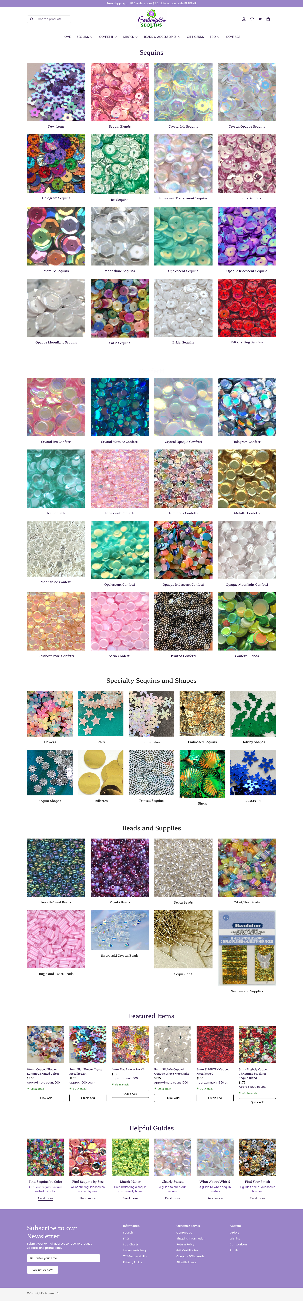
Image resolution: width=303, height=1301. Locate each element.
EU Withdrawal (186, 1262)
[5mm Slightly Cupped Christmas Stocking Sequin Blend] (257, 1044)
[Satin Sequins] (120, 308)
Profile (234, 1250)
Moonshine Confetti (56, 582)
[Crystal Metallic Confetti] (120, 407)
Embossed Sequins (202, 742)
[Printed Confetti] (183, 621)
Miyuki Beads (119, 902)
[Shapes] (50, 772)
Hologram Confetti (247, 441)
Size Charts (131, 1244)
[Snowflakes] (151, 714)
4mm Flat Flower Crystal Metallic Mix (86, 1071)
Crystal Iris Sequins (183, 126)
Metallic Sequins (56, 270)
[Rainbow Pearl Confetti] (56, 621)
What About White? (215, 1181)
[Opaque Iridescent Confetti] (183, 550)
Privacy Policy (132, 1262)
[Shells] (202, 774)
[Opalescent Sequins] (183, 236)
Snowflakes (151, 742)
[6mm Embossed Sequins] (202, 713)
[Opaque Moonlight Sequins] (56, 308)
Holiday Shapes (253, 742)
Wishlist (235, 1239)
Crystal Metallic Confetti (119, 441)
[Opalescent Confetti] (120, 550)
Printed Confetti (183, 655)
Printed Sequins (151, 800)
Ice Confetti (56, 513)
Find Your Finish (257, 1181)
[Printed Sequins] (151, 772)
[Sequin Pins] (183, 939)
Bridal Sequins (183, 342)
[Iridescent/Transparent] (183, 163)
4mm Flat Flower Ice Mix (129, 1069)
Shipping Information (190, 1239)
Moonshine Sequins (120, 270)
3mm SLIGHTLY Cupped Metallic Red (213, 1071)
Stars (101, 742)
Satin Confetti (119, 655)
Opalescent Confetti (119, 584)
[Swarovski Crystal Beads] (120, 930)
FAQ (126, 1239)
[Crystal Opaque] (247, 92)
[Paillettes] (100, 772)
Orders (234, 1233)
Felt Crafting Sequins (247, 342)
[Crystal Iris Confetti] (56, 407)
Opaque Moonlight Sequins (56, 342)
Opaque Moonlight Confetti (247, 584)
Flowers (50, 742)
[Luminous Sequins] (247, 163)
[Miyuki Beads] (120, 868)
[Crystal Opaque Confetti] (183, 407)
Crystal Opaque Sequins (247, 126)
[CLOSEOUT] (253, 772)
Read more (45, 1198)
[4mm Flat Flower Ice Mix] (130, 1045)
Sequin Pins (183, 974)
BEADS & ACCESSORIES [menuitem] (160, 37)
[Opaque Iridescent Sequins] (247, 236)
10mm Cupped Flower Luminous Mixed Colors (43, 1071)
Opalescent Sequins (183, 270)
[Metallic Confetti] (247, 478)
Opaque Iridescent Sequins (246, 270)
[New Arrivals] (56, 92)
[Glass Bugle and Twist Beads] (56, 939)
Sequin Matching (134, 1250)
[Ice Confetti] (56, 478)
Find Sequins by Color (45, 1181)
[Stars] (100, 713)
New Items (56, 126)
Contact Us (184, 1233)
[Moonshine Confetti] (56, 549)
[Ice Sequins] (120, 164)
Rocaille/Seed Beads (56, 902)
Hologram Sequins (56, 198)
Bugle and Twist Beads (56, 973)
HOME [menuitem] (66, 37)
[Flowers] (50, 714)
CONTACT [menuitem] (233, 37)
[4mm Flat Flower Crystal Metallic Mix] (88, 1045)
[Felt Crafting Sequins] (247, 308)
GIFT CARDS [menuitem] (195, 37)
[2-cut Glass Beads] (247, 868)
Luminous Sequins (247, 198)
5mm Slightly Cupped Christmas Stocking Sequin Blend (253, 1073)
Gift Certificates (187, 1250)
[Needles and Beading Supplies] (247, 948)
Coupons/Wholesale (190, 1256)
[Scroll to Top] (296, 1282)
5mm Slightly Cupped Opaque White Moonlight (171, 1071)
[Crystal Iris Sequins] (183, 92)
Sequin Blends (120, 126)
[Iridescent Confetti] (120, 478)
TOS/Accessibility (135, 1256)
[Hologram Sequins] (56, 163)
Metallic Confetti (247, 513)
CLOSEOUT (253, 800)
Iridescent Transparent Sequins (183, 198)
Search (128, 1233)
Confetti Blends (247, 655)
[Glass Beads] (56, 868)
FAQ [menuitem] (213, 37)
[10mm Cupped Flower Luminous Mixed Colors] (45, 1045)
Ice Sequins (119, 199)
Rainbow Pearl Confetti (56, 655)
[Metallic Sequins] (56, 236)
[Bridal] (183, 308)
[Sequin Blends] (120, 92)
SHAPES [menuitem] (128, 37)
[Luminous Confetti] (183, 478)
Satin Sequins (119, 342)
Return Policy (185, 1244)
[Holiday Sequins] (253, 714)
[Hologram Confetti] (247, 407)
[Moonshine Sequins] (120, 236)
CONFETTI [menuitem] (106, 37)
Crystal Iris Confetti (56, 441)
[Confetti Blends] (247, 621)
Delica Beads (183, 902)
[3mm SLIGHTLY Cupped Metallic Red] (215, 1044)
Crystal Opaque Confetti (183, 441)
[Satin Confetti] (120, 621)
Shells (202, 803)
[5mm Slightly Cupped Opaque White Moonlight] (172, 1045)
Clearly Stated (173, 1181)
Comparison (238, 1244)
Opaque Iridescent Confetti (183, 584)
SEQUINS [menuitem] (83, 37)
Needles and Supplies (247, 991)
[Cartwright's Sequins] (151, 19)
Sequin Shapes (50, 800)
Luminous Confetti (183, 513)
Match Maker (130, 1181)
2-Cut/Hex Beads (247, 902)
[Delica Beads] (183, 868)
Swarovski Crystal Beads (120, 955)
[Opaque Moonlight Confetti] (247, 550)
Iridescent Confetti (119, 513)
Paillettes (101, 800)
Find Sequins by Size (88, 1181)
